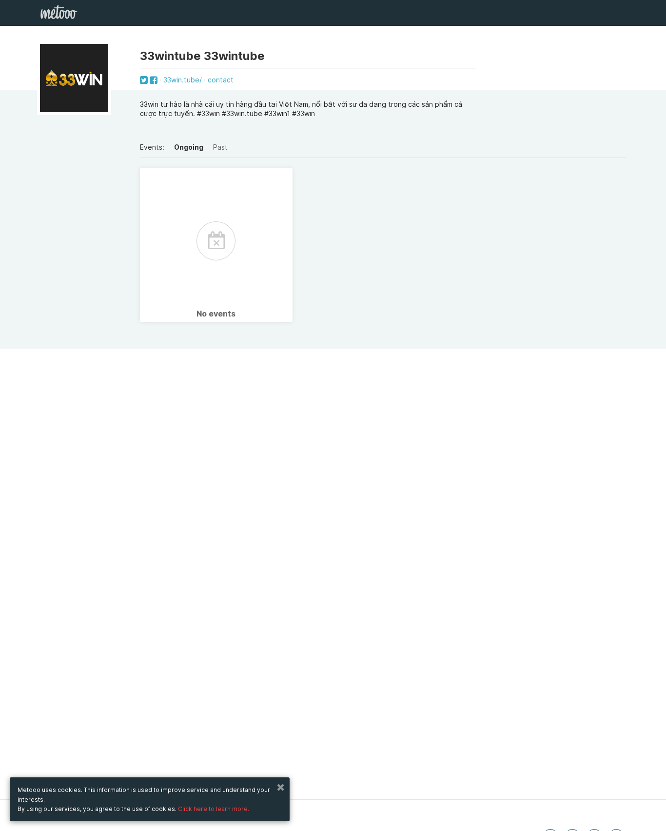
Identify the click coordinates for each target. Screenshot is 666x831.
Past (220, 147)
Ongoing (188, 147)
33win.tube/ (182, 80)
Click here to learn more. (213, 808)
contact (221, 80)
